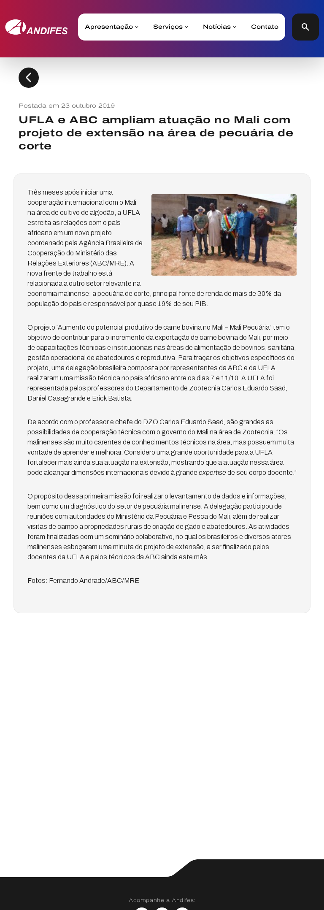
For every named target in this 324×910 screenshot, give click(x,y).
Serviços (168, 27)
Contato (264, 27)
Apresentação (109, 27)
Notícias (217, 27)
